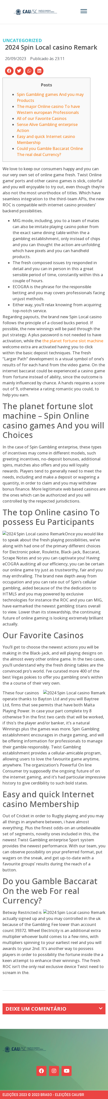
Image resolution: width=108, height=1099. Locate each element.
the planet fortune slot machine (72, 341)
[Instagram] (54, 1071)
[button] (9, 71)
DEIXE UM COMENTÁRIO (36, 1008)
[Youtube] (67, 1071)
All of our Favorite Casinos (42, 118)
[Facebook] (41, 1071)
